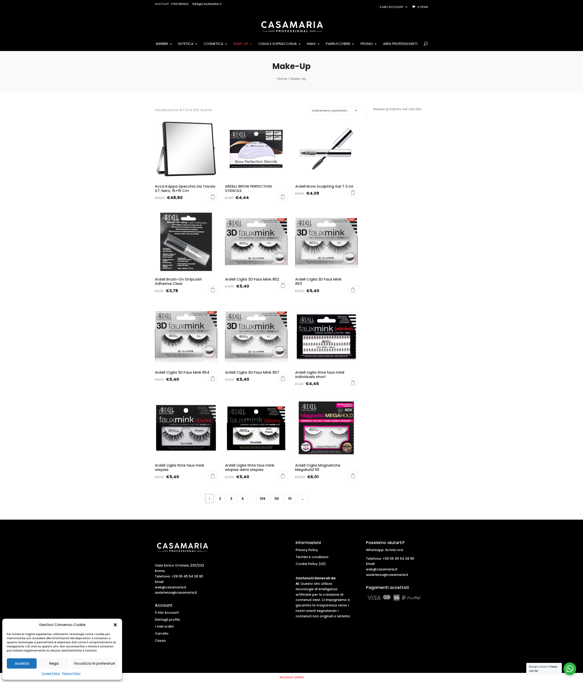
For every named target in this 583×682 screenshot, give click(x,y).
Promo (367, 44)
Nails (311, 44)
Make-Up (240, 44)
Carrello (162, 633)
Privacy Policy (71, 673)
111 (290, 498)
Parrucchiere (338, 44)
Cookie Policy (50, 673)
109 (262, 498)
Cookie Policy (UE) (311, 564)
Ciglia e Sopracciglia (277, 44)
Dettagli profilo (167, 619)
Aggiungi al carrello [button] (282, 196)
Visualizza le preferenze (94, 663)
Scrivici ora (394, 550)
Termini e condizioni (312, 557)
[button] (115, 625)
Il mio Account (167, 612)
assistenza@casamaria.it (176, 592)
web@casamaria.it (170, 587)
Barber (162, 44)
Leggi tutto (212, 196)
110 (276, 498)
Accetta (22, 663)
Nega (54, 663)
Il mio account (392, 7)
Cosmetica (213, 44)
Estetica (185, 44)
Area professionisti (400, 44)
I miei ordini (164, 626)
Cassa (160, 640)
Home (282, 78)
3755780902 (180, 4)
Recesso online (292, 677)
